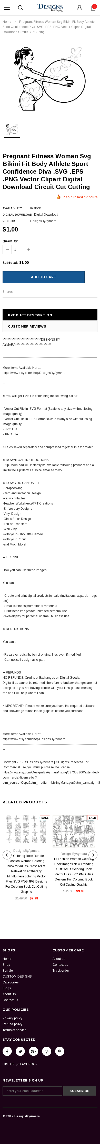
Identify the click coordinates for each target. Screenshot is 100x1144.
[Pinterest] (59, 1051)
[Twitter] (20, 1051)
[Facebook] (7, 1051)
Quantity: (10, 241)
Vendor (9, 221)
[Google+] (33, 1051)
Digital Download (17, 214)
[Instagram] (46, 1051)
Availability (12, 208)
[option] (50, 78)
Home (7, 22)
